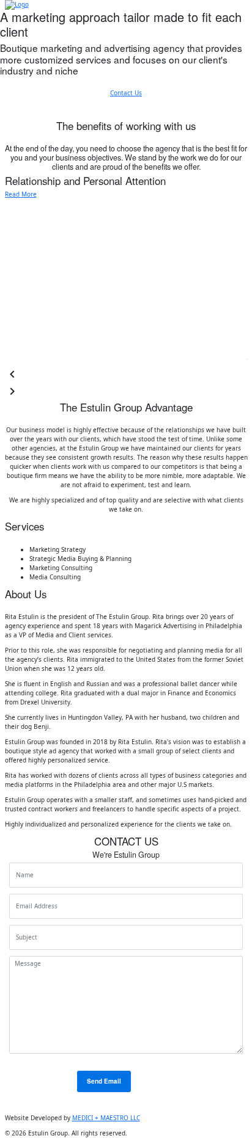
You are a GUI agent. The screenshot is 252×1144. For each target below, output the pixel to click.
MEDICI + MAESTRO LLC (106, 1117)
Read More (21, 194)
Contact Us (126, 93)
